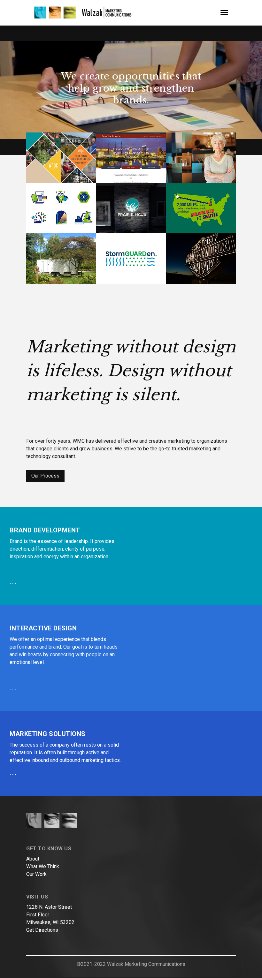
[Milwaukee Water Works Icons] (61, 208)
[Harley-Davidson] (201, 258)
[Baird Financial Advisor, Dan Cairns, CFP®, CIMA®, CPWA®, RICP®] (201, 157)
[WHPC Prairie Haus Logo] (131, 208)
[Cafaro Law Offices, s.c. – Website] (131, 157)
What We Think (42, 866)
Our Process (45, 476)
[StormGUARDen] (131, 258)
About (32, 859)
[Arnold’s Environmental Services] (61, 258)
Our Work (36, 874)
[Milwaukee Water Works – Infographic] (201, 208)
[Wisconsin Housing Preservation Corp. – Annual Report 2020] (61, 157)
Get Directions (42, 930)
